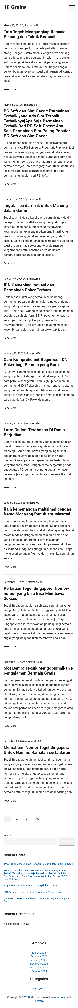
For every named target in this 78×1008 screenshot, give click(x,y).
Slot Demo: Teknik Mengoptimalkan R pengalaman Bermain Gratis (39, 671)
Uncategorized (39, 988)
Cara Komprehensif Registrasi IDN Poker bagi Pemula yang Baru (35, 362)
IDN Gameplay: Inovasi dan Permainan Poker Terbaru (29, 287)
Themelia (39, 1000)
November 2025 (39, 967)
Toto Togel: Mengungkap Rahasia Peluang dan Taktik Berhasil (34, 34)
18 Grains (33, 997)
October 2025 (39, 971)
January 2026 (39, 960)
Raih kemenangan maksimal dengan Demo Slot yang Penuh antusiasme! (37, 512)
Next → (38, 818)
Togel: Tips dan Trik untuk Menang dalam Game (30, 885)
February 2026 (39, 956)
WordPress (60, 997)
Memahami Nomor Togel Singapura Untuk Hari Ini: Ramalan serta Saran (37, 750)
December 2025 (39, 963)
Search (7, 835)
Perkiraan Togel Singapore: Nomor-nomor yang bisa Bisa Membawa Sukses (36, 593)
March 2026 (39, 952)
